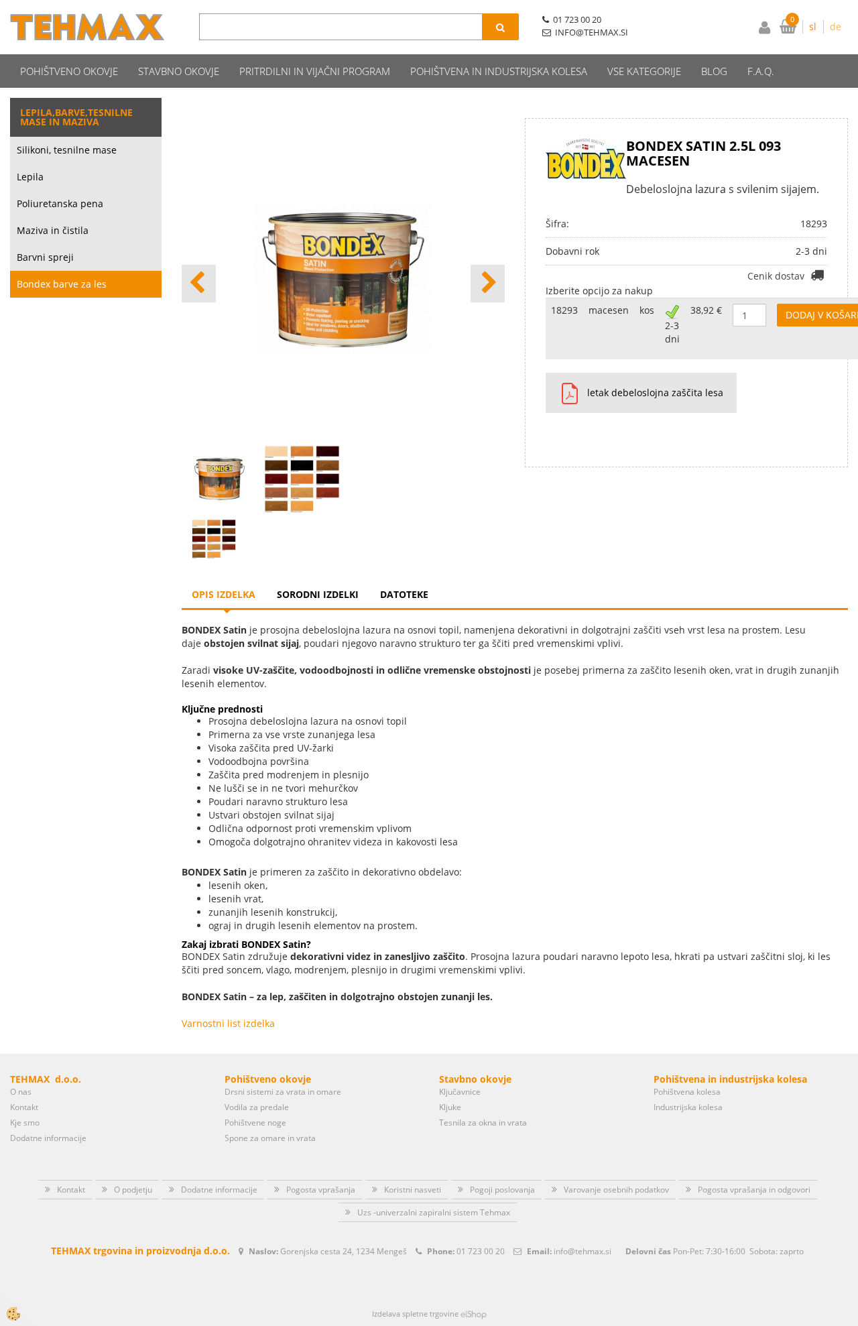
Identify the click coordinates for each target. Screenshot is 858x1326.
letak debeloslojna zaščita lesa (655, 392)
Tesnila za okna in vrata (483, 1122)
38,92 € (706, 310)
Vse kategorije (644, 71)
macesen (609, 310)
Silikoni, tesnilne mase (67, 149)
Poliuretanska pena (60, 203)
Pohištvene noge (255, 1122)
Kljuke (450, 1107)
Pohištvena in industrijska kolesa (498, 71)
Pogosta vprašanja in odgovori (754, 1189)
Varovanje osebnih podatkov (616, 1189)
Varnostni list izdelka (228, 1023)
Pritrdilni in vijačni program (314, 71)
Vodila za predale (257, 1107)
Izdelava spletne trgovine (415, 1314)
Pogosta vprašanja (320, 1189)
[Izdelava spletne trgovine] (474, 1314)
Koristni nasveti (412, 1189)
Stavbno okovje (178, 71)
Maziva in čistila (52, 230)
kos (646, 310)
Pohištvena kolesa (687, 1091)
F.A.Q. (760, 71)
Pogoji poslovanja (502, 1189)
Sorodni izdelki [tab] (318, 594)
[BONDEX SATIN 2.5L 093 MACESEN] (214, 538)
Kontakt (24, 1107)
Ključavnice (460, 1091)
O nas (21, 1091)
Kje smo (25, 1122)
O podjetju (133, 1189)
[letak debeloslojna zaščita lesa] (565, 393)
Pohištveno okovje (69, 71)
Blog (714, 71)
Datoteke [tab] (404, 594)
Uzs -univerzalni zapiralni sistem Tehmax (433, 1212)
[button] (488, 283)
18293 (564, 310)
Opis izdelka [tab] (223, 594)
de (835, 26)
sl (812, 26)
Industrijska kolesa (688, 1107)
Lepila (30, 176)
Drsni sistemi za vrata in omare (283, 1091)
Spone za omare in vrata (270, 1138)
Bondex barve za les (62, 284)
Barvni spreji (45, 257)
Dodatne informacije (48, 1138)
